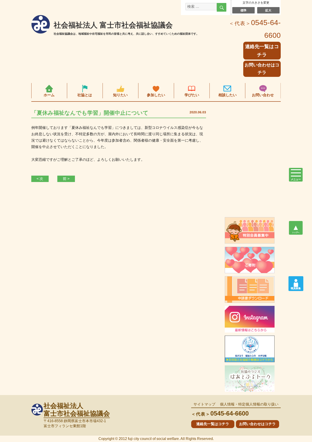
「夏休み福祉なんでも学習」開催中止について (89, 113)
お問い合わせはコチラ (262, 68)
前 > (66, 179)
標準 (244, 10)
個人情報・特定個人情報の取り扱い (249, 404)
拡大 (268, 10)
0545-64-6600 (220, 413)
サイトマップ (204, 404)
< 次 (40, 179)
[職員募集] (295, 281)
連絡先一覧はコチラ (212, 424)
